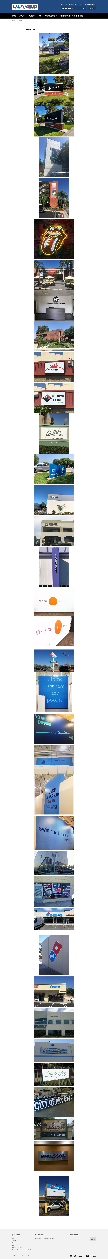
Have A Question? (50, 16)
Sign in (82, 4)
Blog (39, 16)
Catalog (21, 16)
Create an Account (91, 4)
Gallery (32, 16)
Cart (93, 8)
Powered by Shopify (27, 1256)
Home (14, 16)
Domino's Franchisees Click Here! (71, 16)
